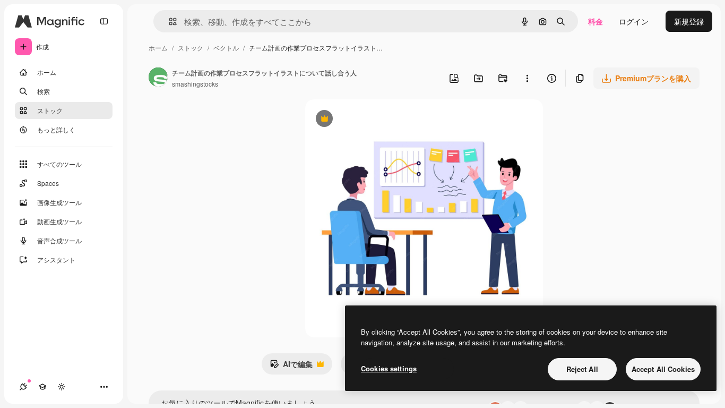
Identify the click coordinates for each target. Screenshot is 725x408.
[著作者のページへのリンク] (158, 78)
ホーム (158, 47)
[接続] (23, 386)
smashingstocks (195, 83)
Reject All (582, 369)
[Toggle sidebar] (104, 21)
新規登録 (689, 21)
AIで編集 (291, 367)
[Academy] (42, 386)
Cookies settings (389, 368)
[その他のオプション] (527, 78)
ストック (190, 47)
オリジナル (378, 119)
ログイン (634, 21)
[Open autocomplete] (168, 22)
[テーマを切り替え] (61, 386)
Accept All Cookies (663, 369)
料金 (595, 21)
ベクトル (226, 47)
